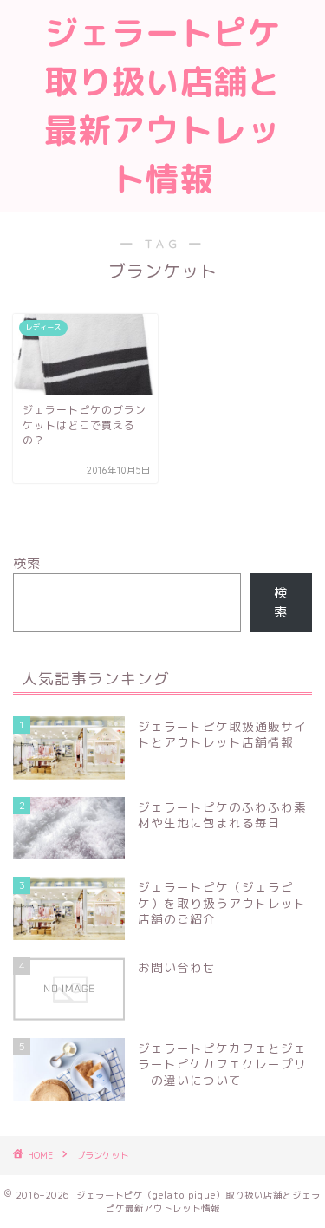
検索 (27, 563)
